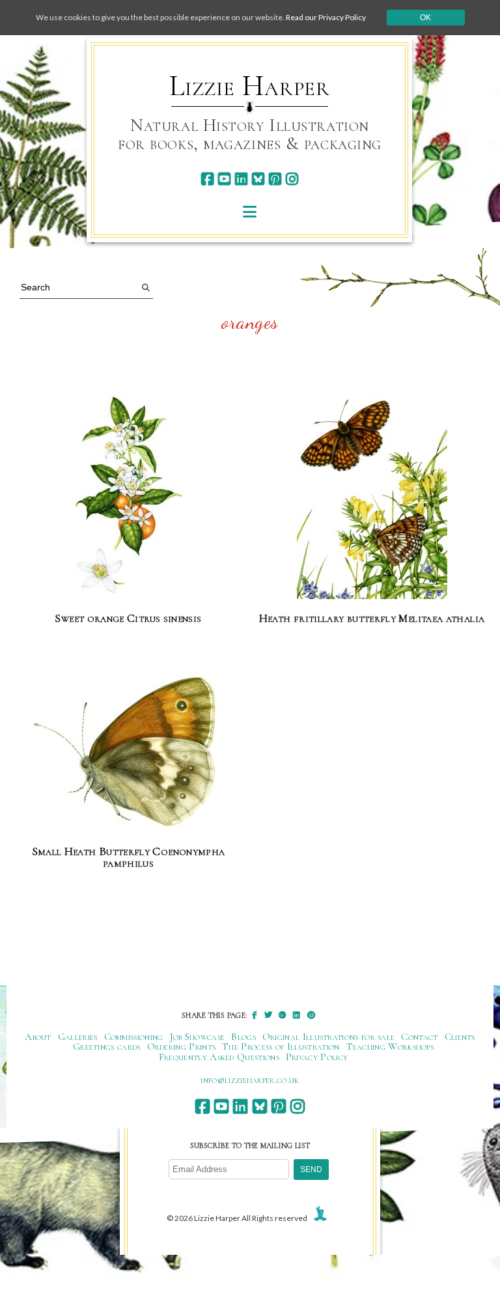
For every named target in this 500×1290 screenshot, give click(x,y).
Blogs (243, 1037)
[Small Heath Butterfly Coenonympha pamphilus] (128, 752)
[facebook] (207, 179)
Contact (419, 1037)
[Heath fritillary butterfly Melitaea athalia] (372, 497)
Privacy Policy (317, 1057)
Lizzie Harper (249, 86)
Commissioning (133, 1037)
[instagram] (292, 179)
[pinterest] (275, 179)
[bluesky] (258, 179)
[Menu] (250, 211)
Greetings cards (107, 1046)
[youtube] (224, 179)
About (38, 1037)
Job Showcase (197, 1037)
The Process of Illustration (280, 1046)
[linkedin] (241, 179)
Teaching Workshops (390, 1046)
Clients (460, 1037)
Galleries (78, 1037)
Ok (425, 17)
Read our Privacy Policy (326, 17)
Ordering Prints (181, 1046)
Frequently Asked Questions (219, 1057)
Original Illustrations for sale (328, 1037)
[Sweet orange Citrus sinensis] (128, 497)
